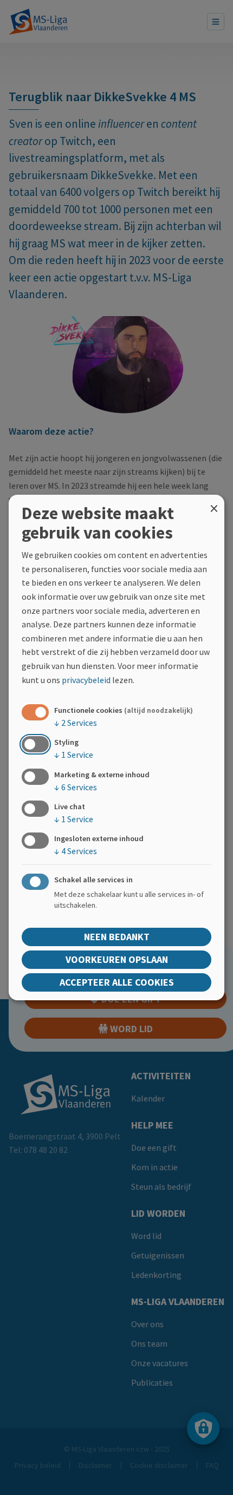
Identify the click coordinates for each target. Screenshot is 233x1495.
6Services (75, 786)
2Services (75, 722)
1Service (73, 754)
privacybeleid (86, 679)
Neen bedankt (117, 936)
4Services (75, 850)
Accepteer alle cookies (117, 982)
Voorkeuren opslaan (117, 959)
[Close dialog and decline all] (214, 501)
